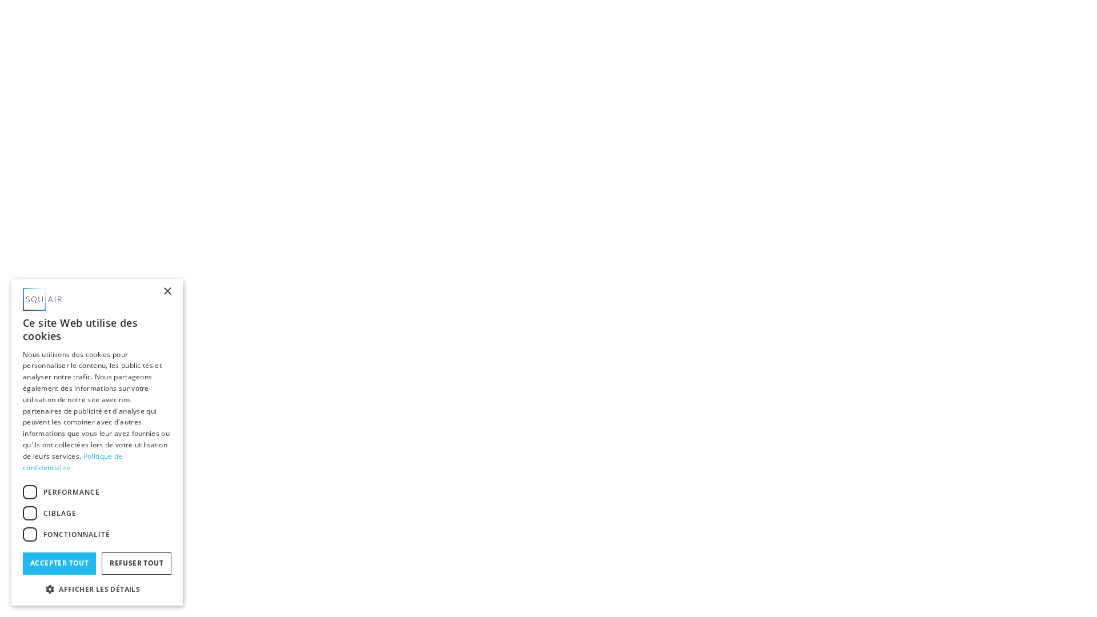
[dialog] (97, 442)
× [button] (167, 291)
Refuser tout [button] (136, 563)
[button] (97, 588)
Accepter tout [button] (59, 563)
